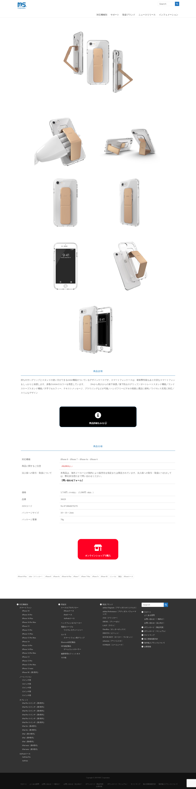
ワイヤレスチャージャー (73, 630)
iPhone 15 (25, 626)
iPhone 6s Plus (66, 576)
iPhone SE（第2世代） (30, 672)
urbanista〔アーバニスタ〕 (113, 641)
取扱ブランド (128, 14)
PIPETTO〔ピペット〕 (111, 633)
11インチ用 (26, 695)
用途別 (63, 604)
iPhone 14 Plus (27, 649)
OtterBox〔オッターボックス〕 (115, 629)
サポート (115, 14)
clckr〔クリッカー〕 (36, 576)
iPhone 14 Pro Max (29, 653)
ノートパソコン (25, 677)
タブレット (23, 700)
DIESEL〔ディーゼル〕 (112, 622)
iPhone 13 (25, 657)
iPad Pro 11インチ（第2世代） (33, 722)
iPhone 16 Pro (27, 615)
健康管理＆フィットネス (70, 654)
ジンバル (113, 576)
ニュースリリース (147, 14)
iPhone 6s (56, 576)
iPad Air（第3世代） (29, 730)
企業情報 (147, 647)
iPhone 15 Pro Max (29, 638)
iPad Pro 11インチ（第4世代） (33, 715)
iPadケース (68, 615)
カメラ (63, 635)
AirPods (25, 761)
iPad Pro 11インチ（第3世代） (33, 719)
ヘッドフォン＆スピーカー (71, 623)
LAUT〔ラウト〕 (109, 625)
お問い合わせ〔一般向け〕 (154, 619)
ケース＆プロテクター (69, 608)
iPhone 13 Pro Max (29, 665)
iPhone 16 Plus (27, 618)
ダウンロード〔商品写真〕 (154, 627)
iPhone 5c (95, 576)
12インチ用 (26, 691)
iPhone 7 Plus (85, 576)
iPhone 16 (25, 611)
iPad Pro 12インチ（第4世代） (33, 711)
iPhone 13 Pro (27, 661)
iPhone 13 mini (27, 668)
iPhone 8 (48, 576)
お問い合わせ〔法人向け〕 (154, 623)
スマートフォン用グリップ (74, 638)
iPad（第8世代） (28, 742)
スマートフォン (25, 608)
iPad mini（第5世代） (30, 749)
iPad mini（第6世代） (30, 745)
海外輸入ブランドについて (154, 643)
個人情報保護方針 (151, 639)
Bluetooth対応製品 (68, 642)
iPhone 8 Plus (22, 576)
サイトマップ (149, 635)
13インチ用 (26, 688)
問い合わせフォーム (72, 480)
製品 (120, 576)
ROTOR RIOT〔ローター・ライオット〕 (118, 637)
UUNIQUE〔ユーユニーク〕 (113, 645)
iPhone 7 (76, 576)
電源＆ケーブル (67, 627)
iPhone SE (104, 576)
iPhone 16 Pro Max (29, 622)
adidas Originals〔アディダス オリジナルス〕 (120, 608)
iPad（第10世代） (29, 734)
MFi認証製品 (66, 646)
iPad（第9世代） (28, 738)
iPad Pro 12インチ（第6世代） (33, 703)
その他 (63, 658)
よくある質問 (149, 615)
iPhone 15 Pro (27, 630)
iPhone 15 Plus (27, 634)
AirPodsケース (24, 754)
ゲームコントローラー (72, 649)
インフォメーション (168, 14)
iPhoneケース (128, 576)
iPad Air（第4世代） (29, 726)
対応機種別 (102, 14)
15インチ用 (26, 680)
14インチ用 (26, 684)
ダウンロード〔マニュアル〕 (155, 631)
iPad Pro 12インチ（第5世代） (33, 707)
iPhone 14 (25, 642)
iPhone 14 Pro (27, 645)
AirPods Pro (26, 757)
